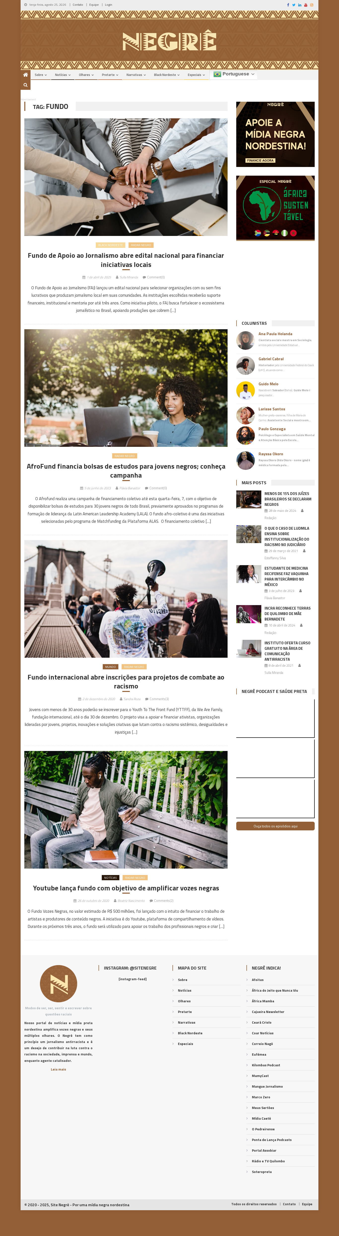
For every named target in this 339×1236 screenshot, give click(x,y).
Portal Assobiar (264, 1150)
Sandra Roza (132, 698)
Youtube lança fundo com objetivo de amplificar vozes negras (126, 887)
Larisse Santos (272, 409)
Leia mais (58, 1069)
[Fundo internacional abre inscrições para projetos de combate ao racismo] (126, 599)
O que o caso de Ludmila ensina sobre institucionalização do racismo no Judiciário (287, 536)
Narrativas (134, 74)
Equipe (94, 4)
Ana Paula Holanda (275, 334)
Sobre (39, 74)
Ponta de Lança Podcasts (272, 1139)
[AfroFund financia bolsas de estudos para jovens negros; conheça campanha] (126, 388)
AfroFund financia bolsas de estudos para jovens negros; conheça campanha (126, 471)
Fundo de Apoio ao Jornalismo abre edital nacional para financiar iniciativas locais (126, 260)
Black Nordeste (165, 74)
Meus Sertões (263, 1107)
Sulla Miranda (129, 277)
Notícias (61, 74)
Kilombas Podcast (266, 1065)
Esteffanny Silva (275, 557)
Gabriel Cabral (271, 359)
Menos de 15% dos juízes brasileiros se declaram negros (288, 499)
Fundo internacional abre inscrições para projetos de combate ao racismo (126, 682)
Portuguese (235, 73)
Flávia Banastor (129, 488)
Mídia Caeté (261, 1118)
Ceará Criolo (261, 1022)
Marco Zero (261, 1097)
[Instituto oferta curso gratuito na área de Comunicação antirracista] (248, 649)
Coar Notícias (262, 1033)
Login (108, 4)
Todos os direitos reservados (254, 1204)
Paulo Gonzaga (272, 429)
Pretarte (108, 74)
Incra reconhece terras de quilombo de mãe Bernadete (288, 613)
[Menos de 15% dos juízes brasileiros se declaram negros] (248, 499)
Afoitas (258, 979)
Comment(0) (156, 277)
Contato (78, 4)
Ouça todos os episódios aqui (276, 826)
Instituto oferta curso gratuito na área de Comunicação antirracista (287, 651)
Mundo (110, 666)
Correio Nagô (262, 1043)
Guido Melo (268, 384)
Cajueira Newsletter (268, 1011)
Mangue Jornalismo (267, 1086)
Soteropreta (262, 1171)
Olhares (84, 74)
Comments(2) (163, 900)
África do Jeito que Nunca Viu (275, 990)
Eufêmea (259, 1054)
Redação (270, 517)
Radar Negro (141, 245)
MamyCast (260, 1075)
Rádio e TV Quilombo (268, 1161)
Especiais (194, 74)
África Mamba (263, 1001)
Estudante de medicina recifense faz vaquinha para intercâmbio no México (286, 576)
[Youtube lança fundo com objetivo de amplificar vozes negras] (126, 810)
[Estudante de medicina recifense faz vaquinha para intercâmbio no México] (248, 574)
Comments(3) (159, 698)
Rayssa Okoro (271, 454)
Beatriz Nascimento (131, 900)
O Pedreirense (263, 1129)
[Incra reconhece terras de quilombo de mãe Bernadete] (248, 614)
